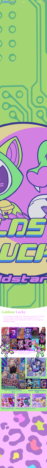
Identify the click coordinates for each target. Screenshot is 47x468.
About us (23, 2)
